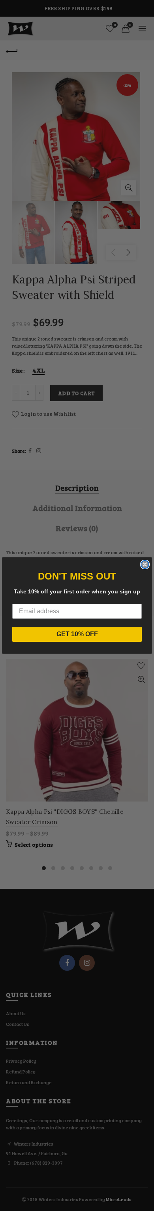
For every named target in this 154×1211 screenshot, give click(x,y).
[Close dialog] (145, 564)
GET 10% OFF (77, 634)
